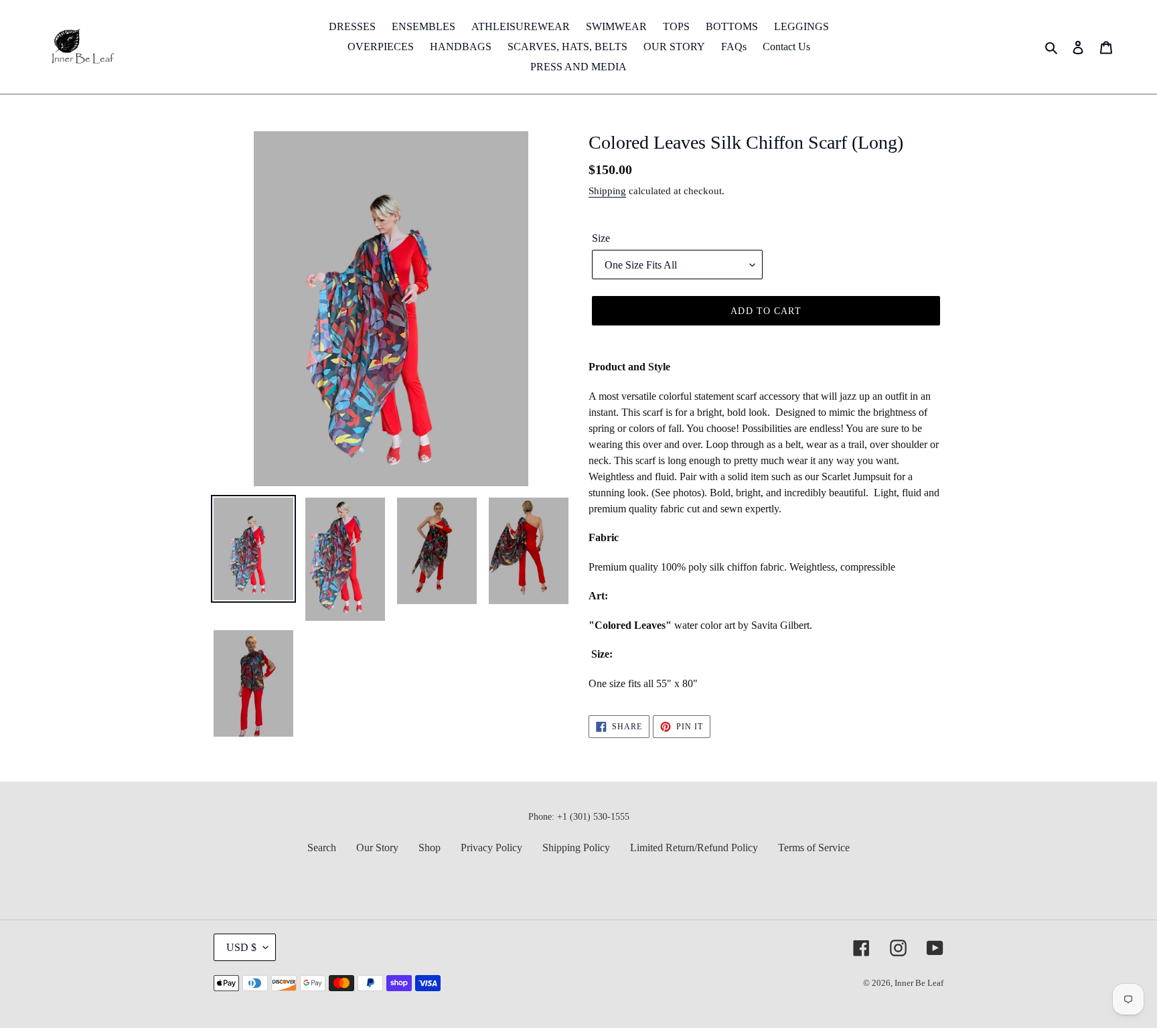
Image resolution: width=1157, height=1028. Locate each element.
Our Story (377, 847)
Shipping (607, 191)
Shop (429, 847)
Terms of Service (814, 847)
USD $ (241, 947)
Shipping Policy (576, 847)
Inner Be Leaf (919, 983)
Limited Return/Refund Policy (694, 847)
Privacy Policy (491, 847)
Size (601, 238)
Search (321, 847)
